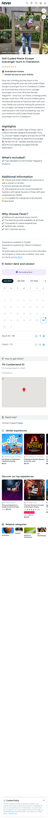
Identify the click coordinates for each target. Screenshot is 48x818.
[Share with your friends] (43, 10)
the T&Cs (18, 257)
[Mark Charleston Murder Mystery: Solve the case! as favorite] (41, 436)
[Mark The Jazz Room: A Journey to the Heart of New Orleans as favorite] (41, 482)
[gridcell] (43, 320)
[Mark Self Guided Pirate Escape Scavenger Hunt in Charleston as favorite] (43, 17)
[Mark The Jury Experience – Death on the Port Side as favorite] (19, 482)
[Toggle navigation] (45, 3)
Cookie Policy (12, 813)
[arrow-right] (45, 281)
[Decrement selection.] (36, 336)
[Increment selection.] (44, 336)
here (20, 423)
